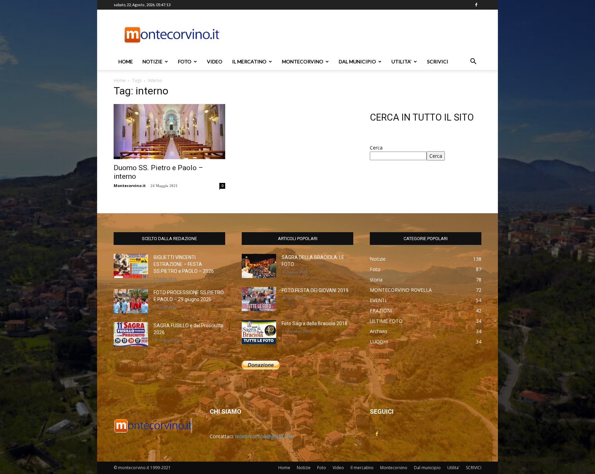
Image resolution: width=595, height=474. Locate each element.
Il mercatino (249, 61)
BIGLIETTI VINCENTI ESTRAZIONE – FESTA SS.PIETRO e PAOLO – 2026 (184, 264)
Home (125, 61)
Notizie (153, 61)
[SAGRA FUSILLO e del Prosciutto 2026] (131, 334)
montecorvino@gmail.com (264, 436)
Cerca (376, 147)
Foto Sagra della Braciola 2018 (314, 323)
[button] (473, 62)
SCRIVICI (437, 61)
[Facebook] (476, 5)
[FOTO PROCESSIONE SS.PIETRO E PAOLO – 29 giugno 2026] (131, 301)
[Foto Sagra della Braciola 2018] (259, 332)
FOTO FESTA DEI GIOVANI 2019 (315, 290)
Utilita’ (401, 61)
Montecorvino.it (130, 185)
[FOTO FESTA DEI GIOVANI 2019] (259, 299)
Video (214, 61)
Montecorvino (302, 61)
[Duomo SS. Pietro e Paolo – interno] (169, 131)
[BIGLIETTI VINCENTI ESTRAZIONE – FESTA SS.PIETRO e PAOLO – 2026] (131, 266)
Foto (184, 61)
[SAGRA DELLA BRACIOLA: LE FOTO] (259, 266)
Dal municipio (357, 61)
